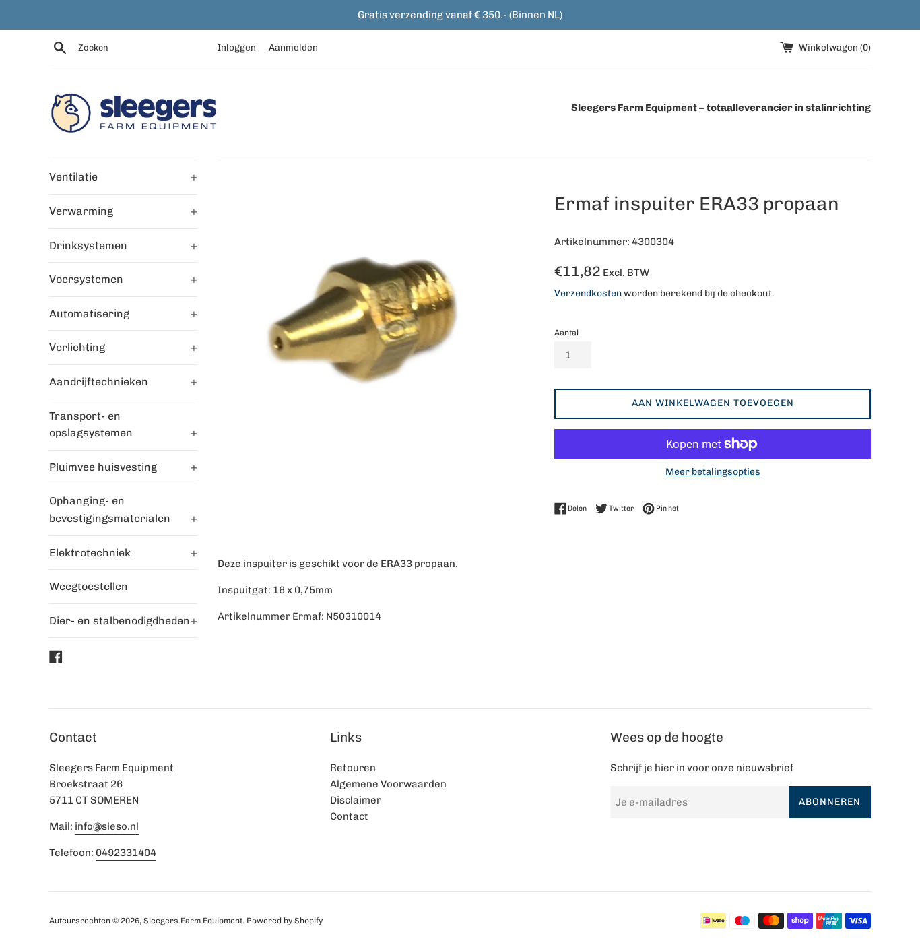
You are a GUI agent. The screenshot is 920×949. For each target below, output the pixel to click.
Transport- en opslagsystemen (123, 425)
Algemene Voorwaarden (388, 784)
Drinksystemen (123, 245)
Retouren (353, 768)
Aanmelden (293, 47)
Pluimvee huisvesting (123, 467)
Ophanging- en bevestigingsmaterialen (123, 509)
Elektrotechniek (123, 552)
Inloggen (237, 47)
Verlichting (123, 347)
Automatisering (123, 313)
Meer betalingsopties (712, 471)
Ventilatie (123, 176)
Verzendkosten (588, 293)
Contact (349, 816)
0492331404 (126, 853)
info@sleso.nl (107, 826)
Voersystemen (123, 279)
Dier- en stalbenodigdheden (123, 620)
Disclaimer (355, 800)
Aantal (566, 332)
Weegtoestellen (88, 586)
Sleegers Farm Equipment (192, 920)
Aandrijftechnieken (123, 381)
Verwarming (123, 211)
